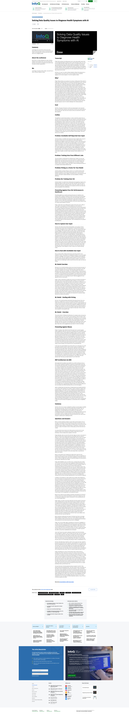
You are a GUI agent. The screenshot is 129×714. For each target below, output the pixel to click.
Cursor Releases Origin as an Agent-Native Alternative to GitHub (76, 610)
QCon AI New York (53, 700)
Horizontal (40, 28)
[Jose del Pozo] (88, 67)
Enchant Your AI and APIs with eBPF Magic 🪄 (54, 609)
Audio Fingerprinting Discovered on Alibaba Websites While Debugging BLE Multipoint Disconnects (37, 632)
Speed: (46, 28)
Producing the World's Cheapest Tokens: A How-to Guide (55, 614)
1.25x (50, 28)
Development (45, 4)
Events (87, 4)
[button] (40, 674)
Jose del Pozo (91, 67)
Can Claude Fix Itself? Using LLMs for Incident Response (54, 606)
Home (33, 683)
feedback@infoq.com (35, 711)
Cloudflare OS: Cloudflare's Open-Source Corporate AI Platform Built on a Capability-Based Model (76, 608)
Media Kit (33, 698)
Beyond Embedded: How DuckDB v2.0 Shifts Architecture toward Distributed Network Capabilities (76, 615)
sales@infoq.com (41, 711)
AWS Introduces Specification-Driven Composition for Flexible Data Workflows (76, 605)
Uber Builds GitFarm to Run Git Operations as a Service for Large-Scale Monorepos (51, 631)
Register (90, 1)
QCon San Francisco (53, 697)
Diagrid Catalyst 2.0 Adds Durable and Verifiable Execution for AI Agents (91, 639)
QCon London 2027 (53, 702)
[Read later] (38, 24)
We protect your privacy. (35, 675)
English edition (59, 1)
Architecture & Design (55, 4)
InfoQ (62, 594)
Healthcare (57, 594)
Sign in (95, 1)
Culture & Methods (75, 4)
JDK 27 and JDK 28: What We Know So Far (75, 603)
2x (52, 28)
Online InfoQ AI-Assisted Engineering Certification (56, 695)
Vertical (39, 28)
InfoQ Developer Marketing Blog (37, 699)
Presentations (40, 13)
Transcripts (68, 592)
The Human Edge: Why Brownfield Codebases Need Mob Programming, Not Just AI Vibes (76, 612)
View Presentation (35, 28)
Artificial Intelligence (76, 592)
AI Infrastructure (65, 4)
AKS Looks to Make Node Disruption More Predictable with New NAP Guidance (91, 632)
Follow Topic (92, 589)
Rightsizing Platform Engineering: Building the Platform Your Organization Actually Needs (64, 635)
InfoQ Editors (34, 693)
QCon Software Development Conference (46, 594)
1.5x (51, 28)
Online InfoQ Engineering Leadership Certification (56, 692)
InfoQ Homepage (34, 13)
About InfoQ (34, 694)
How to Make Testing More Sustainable (64, 631)
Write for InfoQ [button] (65, 1)
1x (48, 28)
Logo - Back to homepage (36, 3)
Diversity (33, 701)
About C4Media (34, 696)
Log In (33, 686)
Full (41, 28)
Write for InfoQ (34, 691)
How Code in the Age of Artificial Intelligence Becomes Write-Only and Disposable (64, 640)
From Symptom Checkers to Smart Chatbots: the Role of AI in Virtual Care (55, 604)
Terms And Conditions (84, 711)
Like (34, 24)
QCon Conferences (35, 688)
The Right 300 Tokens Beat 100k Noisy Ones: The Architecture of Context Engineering (55, 611)
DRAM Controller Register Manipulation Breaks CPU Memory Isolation (37, 641)
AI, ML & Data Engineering (46, 589)
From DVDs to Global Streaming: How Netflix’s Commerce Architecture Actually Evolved (51, 636)
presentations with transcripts (67, 582)
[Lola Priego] (88, 65)
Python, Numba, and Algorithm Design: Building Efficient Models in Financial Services (37, 636)
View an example (35, 654)
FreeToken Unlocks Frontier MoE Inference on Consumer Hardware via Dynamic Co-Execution (77, 636)
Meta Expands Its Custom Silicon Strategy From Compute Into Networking (77, 641)
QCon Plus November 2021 (54, 592)
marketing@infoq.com (57, 711)
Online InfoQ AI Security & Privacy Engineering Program (56, 686)
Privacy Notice (78, 711)
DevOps (83, 4)
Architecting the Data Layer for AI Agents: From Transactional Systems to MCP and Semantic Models (77, 632)
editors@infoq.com (49, 711)
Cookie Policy (90, 711)
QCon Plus (62, 592)
